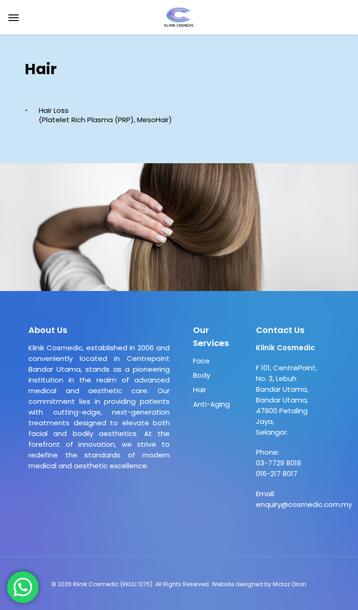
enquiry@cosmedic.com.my (304, 504)
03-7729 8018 (278, 463)
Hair (199, 390)
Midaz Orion (289, 584)
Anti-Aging (211, 404)
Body (201, 375)
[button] (13, 17)
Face (201, 361)
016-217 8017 (276, 473)
